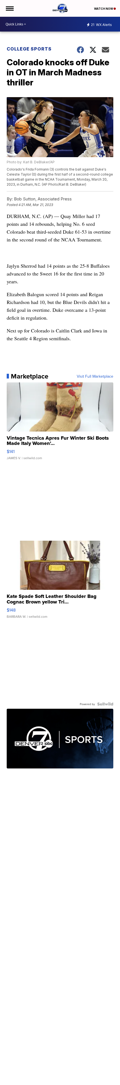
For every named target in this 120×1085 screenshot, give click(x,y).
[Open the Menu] (9, 8)
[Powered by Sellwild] (105, 704)
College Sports (29, 49)
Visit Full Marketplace (95, 376)
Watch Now (104, 8)
